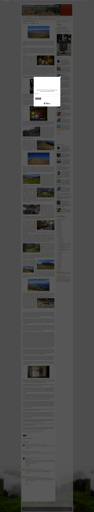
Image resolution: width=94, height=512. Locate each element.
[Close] (60, 77)
